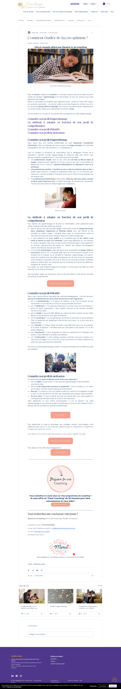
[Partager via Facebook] (28, 570)
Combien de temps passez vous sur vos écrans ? (88, 607)
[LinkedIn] (12, 676)
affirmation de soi (59, 20)
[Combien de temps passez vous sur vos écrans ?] (89, 596)
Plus (89, 20)
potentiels (30, 20)
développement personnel (43, 20)
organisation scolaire (39, 564)
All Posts (21, 20)
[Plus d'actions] (92, 33)
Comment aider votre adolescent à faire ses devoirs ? (29, 607)
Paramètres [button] (93, 686)
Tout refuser (102, 686)
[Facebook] (16, 676)
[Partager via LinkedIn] (37, 570)
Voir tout (99, 585)
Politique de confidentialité (14, 687)
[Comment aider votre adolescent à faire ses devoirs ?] (32, 596)
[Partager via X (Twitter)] (33, 570)
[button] (104, 3)
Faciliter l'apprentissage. (58, 606)
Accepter (112, 686)
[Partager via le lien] (41, 570)
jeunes (30, 564)
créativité (70, 20)
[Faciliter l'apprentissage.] (60, 596)
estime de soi (81, 20)
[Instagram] (20, 676)
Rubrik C (18, 680)
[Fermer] (119, 686)
